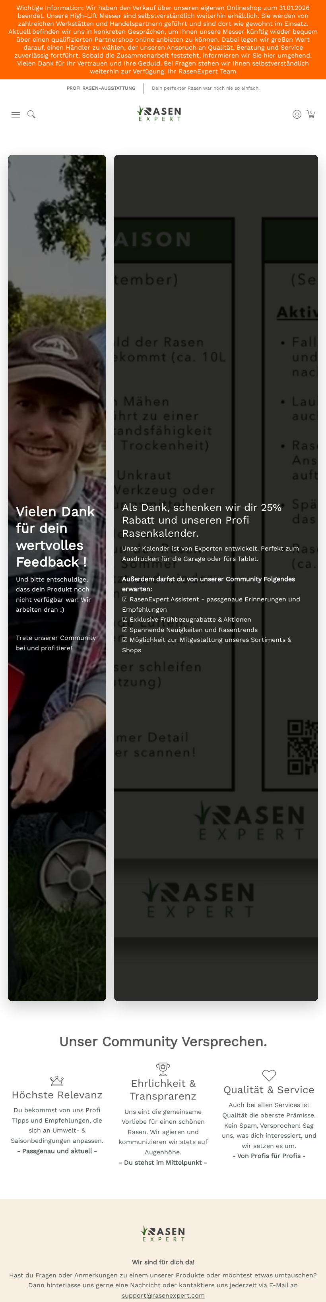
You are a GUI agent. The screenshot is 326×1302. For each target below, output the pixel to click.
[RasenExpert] (159, 116)
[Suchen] (31, 114)
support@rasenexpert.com (163, 1295)
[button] (14, 114)
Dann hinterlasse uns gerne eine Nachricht (94, 1285)
